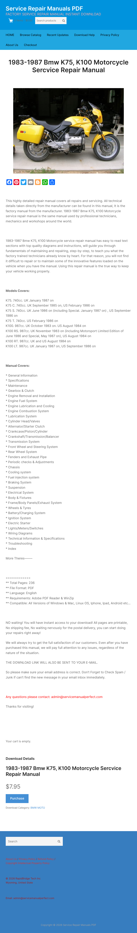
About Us (12, 45)
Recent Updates (57, 35)
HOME (10, 35)
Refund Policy (46, 859)
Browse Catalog (30, 35)
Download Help (84, 35)
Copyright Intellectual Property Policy (28, 863)
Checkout (30, 45)
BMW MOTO (38, 807)
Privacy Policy (109, 35)
